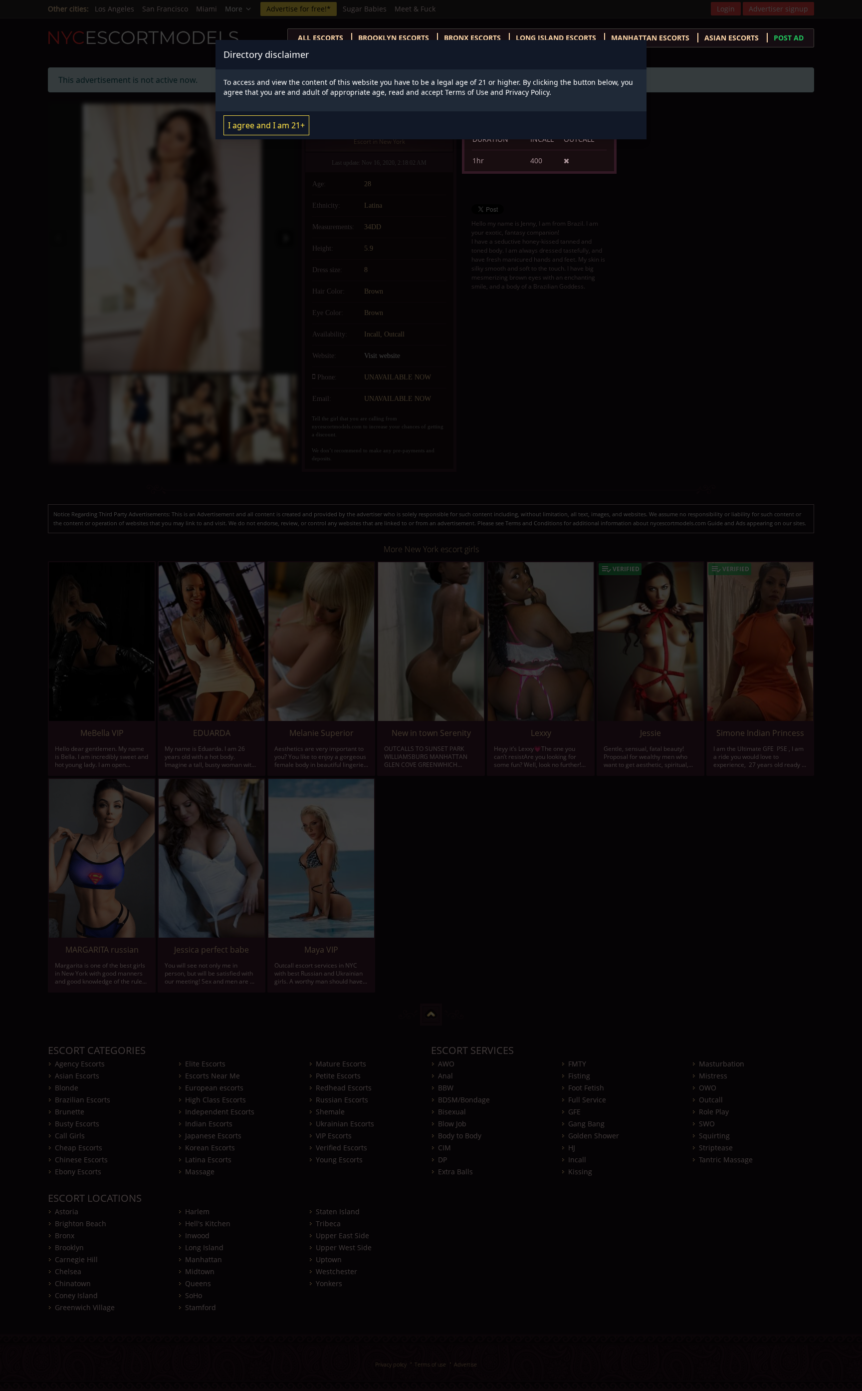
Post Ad (789, 37)
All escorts (320, 37)
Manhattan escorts (650, 37)
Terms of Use (466, 92)
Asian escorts (731, 37)
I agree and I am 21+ (266, 125)
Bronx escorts (472, 37)
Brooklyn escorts (393, 37)
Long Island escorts (556, 37)
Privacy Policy (527, 92)
